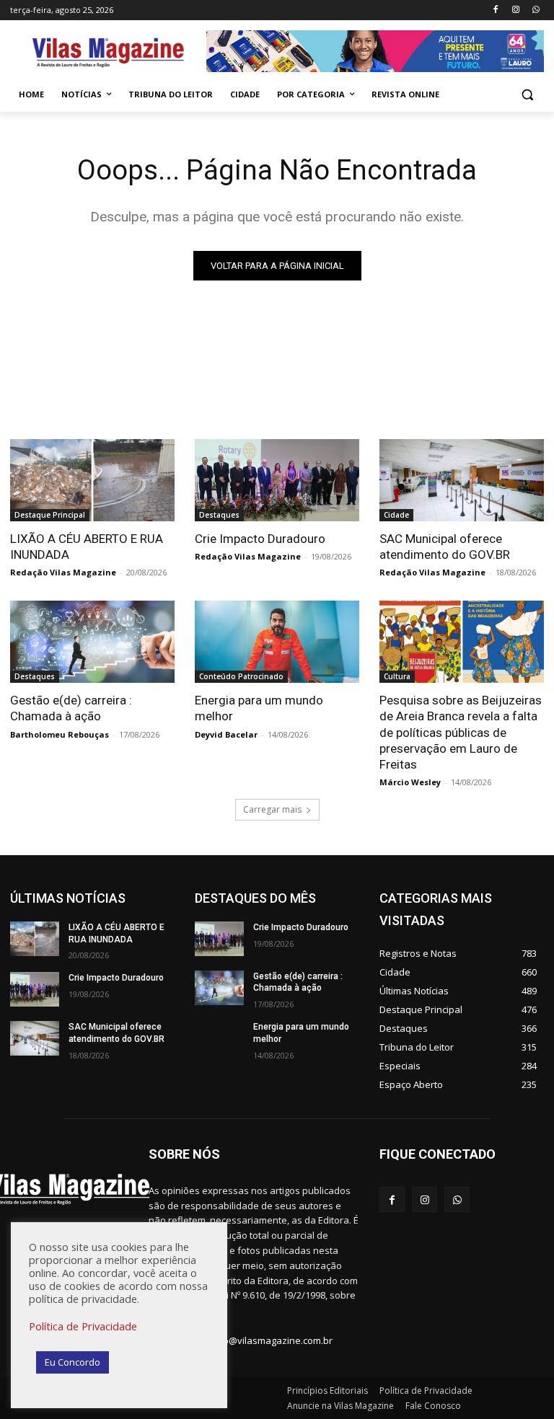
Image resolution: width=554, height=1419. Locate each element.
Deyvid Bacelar (226, 734)
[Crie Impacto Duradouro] (277, 480)
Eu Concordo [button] (72, 1362)
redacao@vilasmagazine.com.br (262, 1340)
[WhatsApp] (535, 10)
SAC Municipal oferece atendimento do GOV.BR (444, 546)
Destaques (219, 515)
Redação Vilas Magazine (63, 572)
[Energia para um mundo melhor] (277, 642)
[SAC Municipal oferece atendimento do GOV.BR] (461, 480)
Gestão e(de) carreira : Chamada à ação (71, 708)
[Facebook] (496, 10)
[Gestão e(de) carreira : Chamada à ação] (92, 642)
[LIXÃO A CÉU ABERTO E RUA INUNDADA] (92, 480)
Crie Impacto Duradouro (260, 538)
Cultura (397, 676)
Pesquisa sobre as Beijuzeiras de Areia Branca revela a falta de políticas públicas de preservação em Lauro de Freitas (460, 732)
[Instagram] (515, 10)
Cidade (396, 515)
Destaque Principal (49, 515)
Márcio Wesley (410, 782)
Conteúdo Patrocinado (241, 676)
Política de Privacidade (83, 1326)
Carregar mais (272, 809)
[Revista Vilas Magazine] (108, 53)
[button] (527, 95)
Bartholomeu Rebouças (59, 734)
